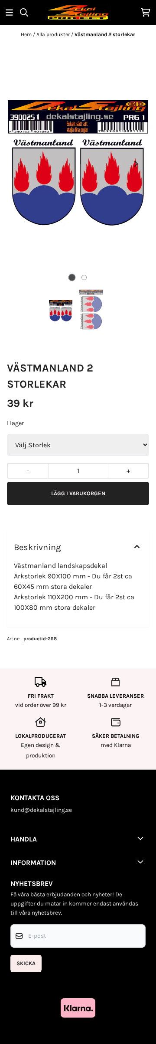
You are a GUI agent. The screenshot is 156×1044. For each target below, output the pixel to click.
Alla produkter (53, 34)
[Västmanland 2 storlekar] (78, 163)
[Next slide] (136, 164)
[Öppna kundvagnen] (145, 12)
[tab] (72, 277)
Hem (27, 34)
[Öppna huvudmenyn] (9, 12)
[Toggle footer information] (142, 838)
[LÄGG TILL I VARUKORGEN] (78, 493)
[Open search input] (24, 12)
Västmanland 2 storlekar (105, 34)
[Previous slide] (20, 164)
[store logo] (78, 12)
